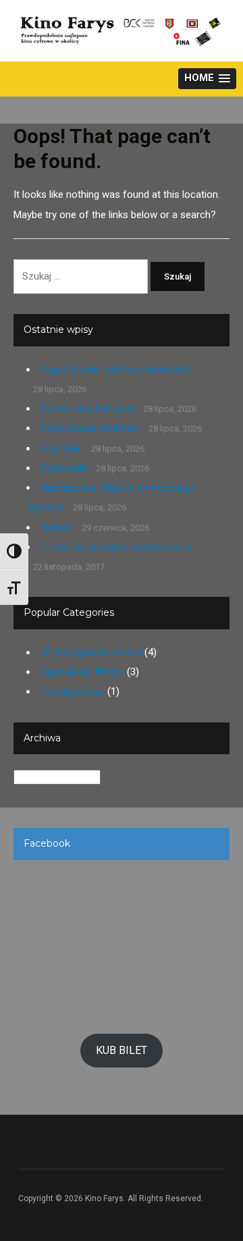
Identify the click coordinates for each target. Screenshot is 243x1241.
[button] (207, 78)
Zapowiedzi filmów (82, 672)
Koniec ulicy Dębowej (87, 408)
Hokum (56, 527)
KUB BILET (121, 1050)
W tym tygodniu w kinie (91, 652)
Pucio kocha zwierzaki (89, 428)
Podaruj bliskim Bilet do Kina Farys (116, 547)
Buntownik (63, 468)
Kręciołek (61, 448)
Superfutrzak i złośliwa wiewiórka (114, 369)
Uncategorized (72, 691)
